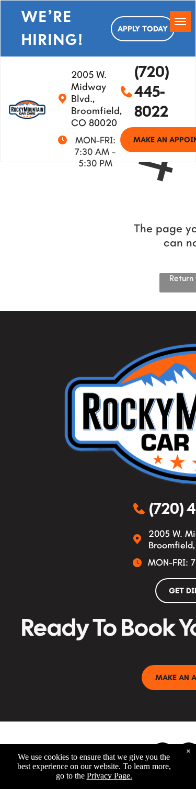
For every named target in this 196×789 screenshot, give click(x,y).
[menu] (180, 21)
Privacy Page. (109, 775)
